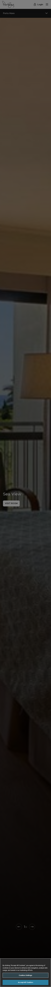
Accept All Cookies (25, 982)
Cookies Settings (25, 975)
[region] (25, 972)
